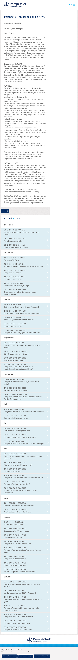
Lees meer (35, 652)
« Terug (5, 211)
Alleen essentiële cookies (42, 656)
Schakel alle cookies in (9, 656)
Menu (70, 5)
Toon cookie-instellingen (25, 656)
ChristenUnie (15, 5)
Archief (8, 218)
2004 (18, 218)
